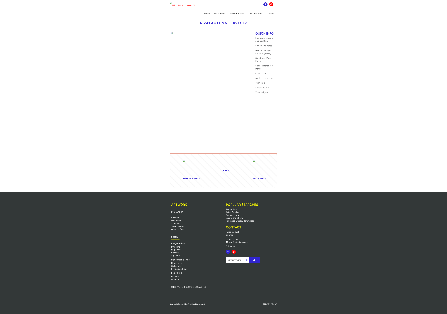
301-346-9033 (234, 239)
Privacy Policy (270, 304)
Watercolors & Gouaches (191, 287)
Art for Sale (231, 209)
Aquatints (175, 255)
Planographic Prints (180, 259)
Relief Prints (177, 273)
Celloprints (176, 266)
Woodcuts (176, 279)
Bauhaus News (233, 215)
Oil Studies (176, 220)
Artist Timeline (233, 212)
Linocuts (175, 276)
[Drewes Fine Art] (182, 5)
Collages (175, 217)
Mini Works (177, 212)
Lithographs (176, 263)
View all (226, 170)
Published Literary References (240, 221)
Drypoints (175, 247)
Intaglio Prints (178, 243)
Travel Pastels (177, 226)
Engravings (176, 250)
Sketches (175, 223)
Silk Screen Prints (179, 269)
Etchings (175, 253)
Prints (174, 237)
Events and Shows (234, 218)
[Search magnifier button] (254, 260)
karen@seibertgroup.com (238, 242)
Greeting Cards (178, 229)
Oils (173, 287)
